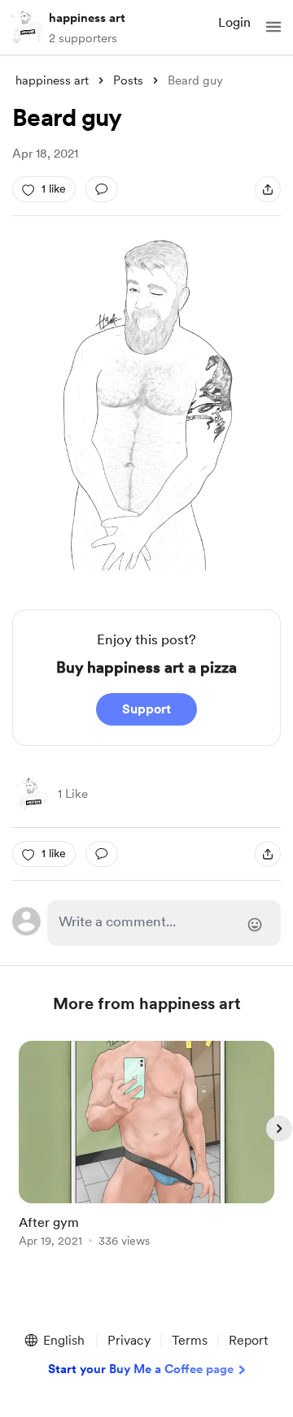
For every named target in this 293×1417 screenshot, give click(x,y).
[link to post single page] (146, 1147)
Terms (190, 1340)
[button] (273, 27)
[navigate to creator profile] (26, 27)
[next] (279, 1129)
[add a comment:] (101, 189)
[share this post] (268, 189)
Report (248, 1340)
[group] (146, 1153)
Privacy (129, 1340)
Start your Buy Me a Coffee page (141, 1369)
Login (234, 22)
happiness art (87, 18)
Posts (128, 80)
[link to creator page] (32, 795)
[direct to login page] (164, 923)
